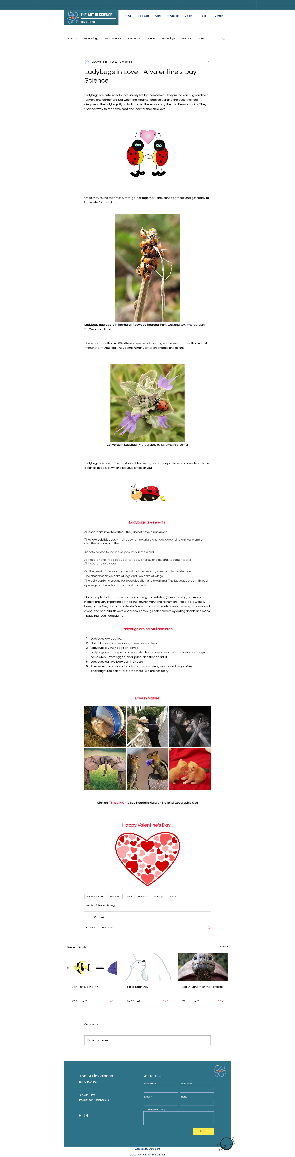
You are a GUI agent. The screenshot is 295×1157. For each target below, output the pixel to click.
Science (186, 38)
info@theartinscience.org (94, 1100)
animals (142, 896)
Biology (111, 905)
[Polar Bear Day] (147, 967)
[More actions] (209, 62)
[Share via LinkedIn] (102, 917)
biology (128, 896)
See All (224, 947)
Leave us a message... (156, 1109)
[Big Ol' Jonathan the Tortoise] (203, 967)
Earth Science (113, 38)
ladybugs (158, 896)
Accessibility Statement (147, 1148)
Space (151, 38)
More (201, 38)
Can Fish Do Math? (85, 986)
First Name (150, 1083)
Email (147, 1096)
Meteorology (91, 38)
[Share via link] (111, 917)
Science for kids (95, 896)
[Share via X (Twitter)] (94, 917)
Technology (168, 38)
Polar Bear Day (137, 986)
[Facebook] (80, 1115)
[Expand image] (105, 726)
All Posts (72, 38)
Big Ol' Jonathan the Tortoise (202, 986)
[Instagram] (85, 1115)
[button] (223, 38)
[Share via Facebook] (86, 917)
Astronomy (134, 38)
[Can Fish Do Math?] (92, 967)
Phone (183, 1096)
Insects (173, 896)
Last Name (186, 1083)
